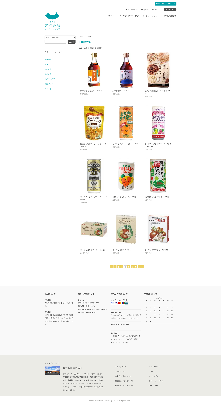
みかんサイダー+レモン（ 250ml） (125, 144)
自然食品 (89, 36)
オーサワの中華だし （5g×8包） (157, 250)
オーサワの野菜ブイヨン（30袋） (93, 250)
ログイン (157, 10)
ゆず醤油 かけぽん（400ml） (91, 91)
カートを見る (153, 376)
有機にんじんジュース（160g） (124, 197)
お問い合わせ (170, 16)
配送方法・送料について (124, 381)
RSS (150, 385)
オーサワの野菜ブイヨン (121, 250)
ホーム (111, 16)
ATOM (155, 385)
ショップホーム (120, 367)
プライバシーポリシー (157, 381)
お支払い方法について (123, 376)
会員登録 (146, 10)
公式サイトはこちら (165, 3)
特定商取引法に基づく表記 (124, 385)
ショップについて (151, 16)
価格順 (92, 48)
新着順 (99, 48)
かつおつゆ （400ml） (121, 91)
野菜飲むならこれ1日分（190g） (157, 197)
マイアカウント (133, 10)
